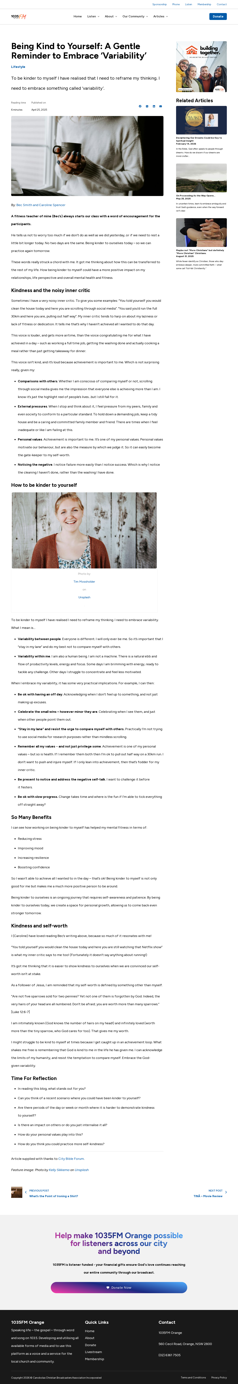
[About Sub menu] (116, 16)
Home (78, 16)
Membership (204, 4)
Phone (176, 4)
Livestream (93, 1352)
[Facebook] (140, 106)
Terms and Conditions (193, 1377)
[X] (147, 106)
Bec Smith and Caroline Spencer (40, 205)
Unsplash (84, 597)
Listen (188, 4)
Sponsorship (159, 4)
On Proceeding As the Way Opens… (195, 195)
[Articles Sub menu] (167, 16)
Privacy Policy (219, 1377)
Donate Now (121, 1288)
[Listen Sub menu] (98, 16)
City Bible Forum (71, 1159)
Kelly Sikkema (59, 1170)
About (109, 16)
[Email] (160, 106)
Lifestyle (18, 67)
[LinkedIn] (154, 106)
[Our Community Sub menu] (147, 16)
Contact (222, 4)
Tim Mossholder (84, 581)
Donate (218, 16)
